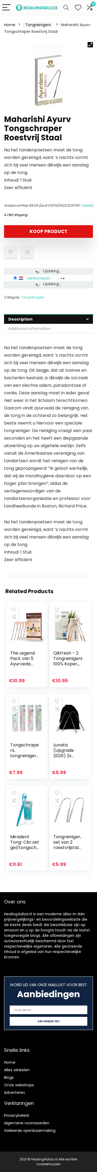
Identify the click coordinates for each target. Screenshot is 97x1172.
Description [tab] (20, 319)
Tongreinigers (38, 24)
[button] (90, 44)
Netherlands (38, 278)
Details (87, 205)
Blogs (9, 1077)
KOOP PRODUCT (48, 231)
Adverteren (14, 1092)
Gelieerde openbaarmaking (30, 1130)
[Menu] (6, 8)
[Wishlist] (78, 7)
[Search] (66, 8)
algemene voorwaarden (26, 1123)
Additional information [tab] (29, 328)
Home (9, 24)
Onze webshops (19, 1085)
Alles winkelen (17, 1070)
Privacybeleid (16, 1115)
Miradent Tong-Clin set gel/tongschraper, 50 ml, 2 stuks (24, 847)
